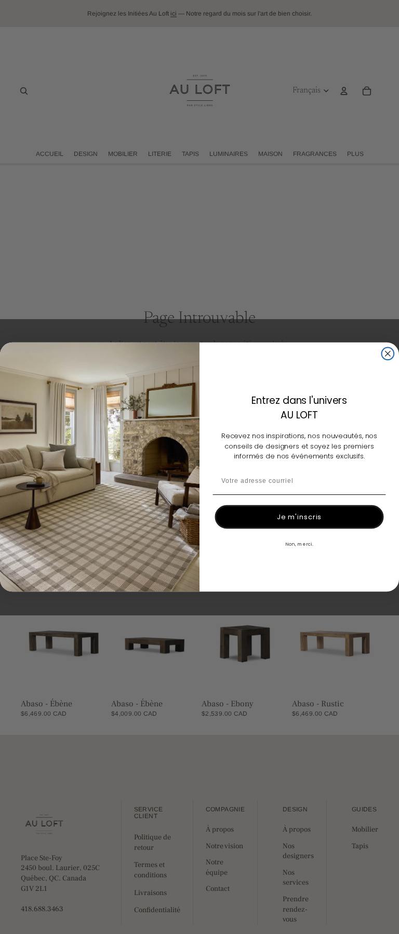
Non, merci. (299, 544)
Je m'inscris (299, 517)
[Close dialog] (388, 353)
